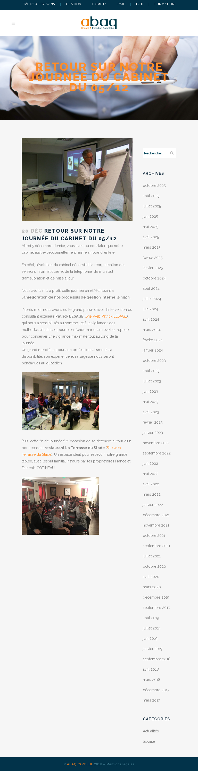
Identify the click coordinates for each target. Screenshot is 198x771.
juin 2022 (150, 463)
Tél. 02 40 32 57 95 (39, 4)
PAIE (121, 4)
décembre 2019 (156, 597)
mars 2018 (151, 680)
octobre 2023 (154, 360)
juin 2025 (150, 216)
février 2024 (153, 340)
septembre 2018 (156, 659)
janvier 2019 (152, 649)
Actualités (151, 731)
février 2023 (153, 422)
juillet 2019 (152, 628)
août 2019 (151, 618)
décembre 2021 (156, 515)
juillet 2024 (152, 299)
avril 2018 (151, 669)
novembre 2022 (156, 443)
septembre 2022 (157, 453)
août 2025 (151, 196)
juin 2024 (150, 309)
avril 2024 (151, 319)
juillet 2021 (152, 556)
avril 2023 (151, 412)
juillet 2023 (152, 381)
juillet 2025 (152, 206)
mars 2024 (152, 330)
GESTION (73, 4)
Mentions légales (120, 764)
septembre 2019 (156, 608)
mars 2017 (151, 700)
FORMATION (164, 4)
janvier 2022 (153, 505)
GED (140, 4)
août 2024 (151, 288)
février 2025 (152, 258)
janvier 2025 (153, 268)
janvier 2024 (153, 350)
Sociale (149, 741)
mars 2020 (152, 587)
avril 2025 (151, 237)
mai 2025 (150, 227)
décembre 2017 (156, 690)
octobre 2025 (154, 185)
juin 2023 (150, 391)
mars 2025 (151, 247)
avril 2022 (151, 484)
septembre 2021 (156, 546)
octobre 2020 (154, 566)
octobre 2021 (154, 535)
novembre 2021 (156, 525)
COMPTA (99, 4)
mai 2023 (150, 402)
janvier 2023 (153, 433)
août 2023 (151, 371)
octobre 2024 (154, 278)
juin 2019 (150, 638)
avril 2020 (151, 577)
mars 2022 (152, 494)
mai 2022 (150, 474)
